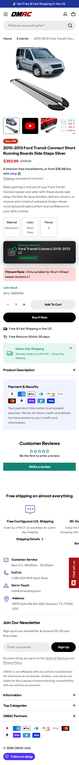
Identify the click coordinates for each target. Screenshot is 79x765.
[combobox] (39, 25)
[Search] (70, 25)
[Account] (65, 14)
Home (7, 38)
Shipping (8, 178)
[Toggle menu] (5, 14)
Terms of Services (56, 658)
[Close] (71, 348)
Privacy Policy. (12, 662)
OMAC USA (22, 748)
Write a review (39, 467)
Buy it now (39, 317)
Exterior (23, 38)
